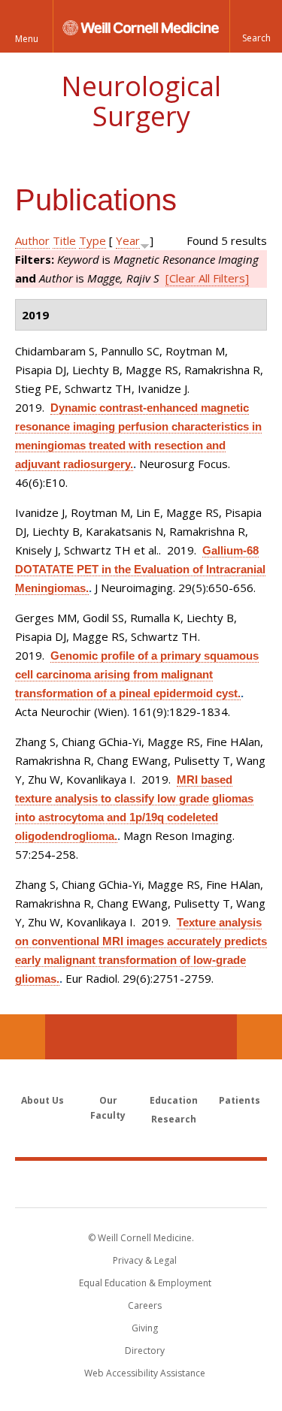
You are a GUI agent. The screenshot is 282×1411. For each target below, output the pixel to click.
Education (174, 1100)
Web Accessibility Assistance (144, 1373)
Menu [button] (26, 38)
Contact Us (259, 1036)
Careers (145, 1305)
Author (32, 240)
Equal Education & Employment (145, 1283)
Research (173, 1119)
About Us (42, 1100)
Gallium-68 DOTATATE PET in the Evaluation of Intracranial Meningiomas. (140, 569)
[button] (255, 26)
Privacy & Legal (145, 1260)
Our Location (22, 1036)
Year (128, 240)
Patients (239, 1100)
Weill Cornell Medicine (141, 1183)
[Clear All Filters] (207, 278)
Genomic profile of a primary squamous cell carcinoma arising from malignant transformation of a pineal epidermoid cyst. (137, 674)
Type (92, 240)
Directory (145, 1350)
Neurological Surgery (141, 101)
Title (64, 240)
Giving (145, 1328)
